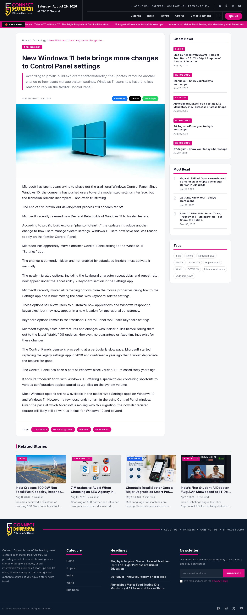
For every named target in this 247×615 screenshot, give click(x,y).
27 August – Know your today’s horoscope (200, 148)
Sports (180, 15)
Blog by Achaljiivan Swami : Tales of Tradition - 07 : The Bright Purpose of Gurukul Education (140, 565)
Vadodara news (184, 276)
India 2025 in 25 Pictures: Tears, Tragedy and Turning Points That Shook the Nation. (201, 216)
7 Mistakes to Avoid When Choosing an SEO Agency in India (92, 492)
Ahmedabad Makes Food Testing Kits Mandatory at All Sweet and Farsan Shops (199, 105)
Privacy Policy (198, 6)
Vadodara (194, 262)
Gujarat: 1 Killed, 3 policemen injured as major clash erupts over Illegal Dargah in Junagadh (203, 181)
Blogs (179, 49)
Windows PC (102, 429)
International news (214, 269)
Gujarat (135, 15)
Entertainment (201, 15)
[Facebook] (220, 6)
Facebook (119, 98)
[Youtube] (239, 6)
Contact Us (175, 6)
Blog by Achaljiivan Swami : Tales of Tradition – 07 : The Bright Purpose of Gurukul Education (53, 24)
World (165, 15)
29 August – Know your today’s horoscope (136, 24)
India (150, 15)
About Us (141, 6)
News (189, 255)
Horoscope (182, 75)
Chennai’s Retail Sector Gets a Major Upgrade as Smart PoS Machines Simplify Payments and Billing (149, 494)
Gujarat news (212, 262)
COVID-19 (193, 269)
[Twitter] (233, 6)
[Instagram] (226, 6)
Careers (157, 6)
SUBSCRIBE (233, 573)
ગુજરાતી (233, 16)
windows (84, 429)
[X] (233, 608)
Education (191, 458)
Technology (39, 40)
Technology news (63, 429)
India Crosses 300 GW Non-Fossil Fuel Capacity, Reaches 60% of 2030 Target (38, 492)
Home (25, 40)
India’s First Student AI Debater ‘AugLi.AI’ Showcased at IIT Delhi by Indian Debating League (206, 492)
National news (206, 255)
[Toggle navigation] (218, 16)
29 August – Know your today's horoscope (138, 576)
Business (135, 458)
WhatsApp (150, 98)
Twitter (135, 98)
